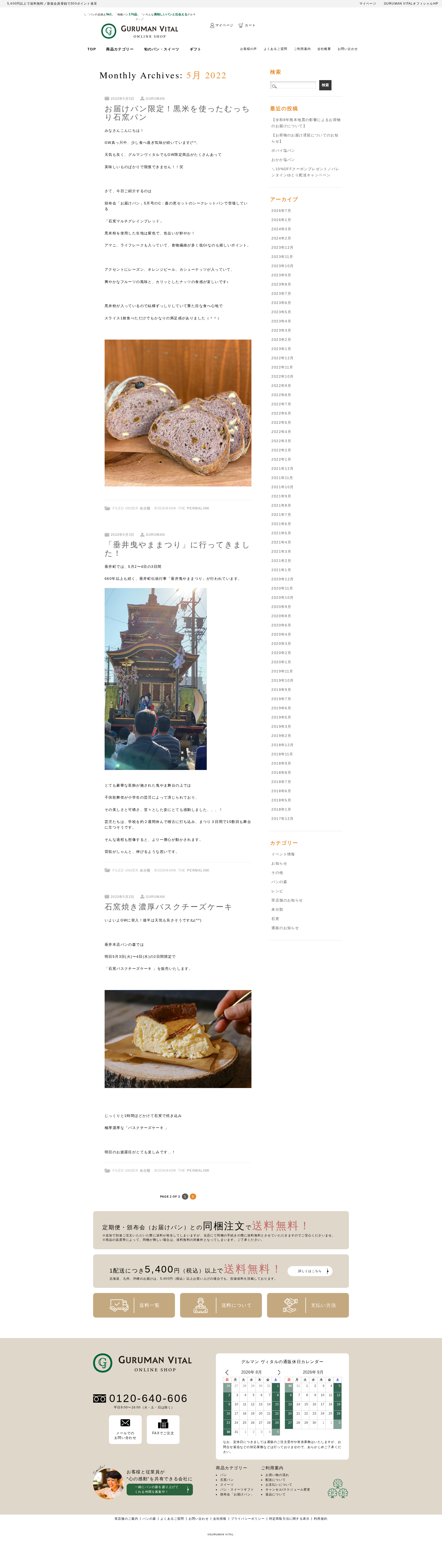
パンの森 (279, 882)
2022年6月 (281, 413)
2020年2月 (281, 653)
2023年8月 (281, 284)
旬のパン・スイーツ (162, 49)
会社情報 (220, 1518)
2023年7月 (281, 293)
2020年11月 (282, 588)
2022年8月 (281, 395)
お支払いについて (279, 1484)
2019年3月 (281, 726)
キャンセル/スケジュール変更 (288, 1489)
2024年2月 (281, 238)
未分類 (145, 508)
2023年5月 (281, 312)
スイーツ (227, 1484)
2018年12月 (282, 745)
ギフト (196, 49)
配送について (276, 1480)
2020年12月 (282, 579)
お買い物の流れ (277, 1475)
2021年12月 (282, 468)
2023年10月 (282, 266)
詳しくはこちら (310, 1271)
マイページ (367, 3)
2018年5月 (281, 800)
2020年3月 (281, 644)
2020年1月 (281, 662)
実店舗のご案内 (126, 1518)
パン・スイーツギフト (237, 1489)
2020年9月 (281, 607)
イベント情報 (283, 854)
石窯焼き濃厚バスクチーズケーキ (169, 906)
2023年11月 (282, 257)
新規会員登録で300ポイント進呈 (72, 3)
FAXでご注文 (163, 1433)
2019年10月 (282, 680)
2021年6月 (281, 524)
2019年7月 (281, 699)
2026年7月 (281, 211)
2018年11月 (282, 754)
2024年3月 (281, 229)
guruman (155, 99)
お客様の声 (248, 49)
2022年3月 (281, 441)
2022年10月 (282, 376)
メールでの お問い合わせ (125, 1435)
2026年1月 (281, 220)
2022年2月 (281, 450)
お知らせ (279, 863)
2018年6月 (281, 791)
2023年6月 (281, 303)
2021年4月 (281, 542)
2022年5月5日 (123, 99)
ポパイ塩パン (283, 150)
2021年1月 (281, 570)
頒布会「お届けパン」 (237, 1494)
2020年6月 (281, 625)
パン (223, 1475)
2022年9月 (281, 386)
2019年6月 (281, 708)
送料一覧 (149, 1305)
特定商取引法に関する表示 (289, 1518)
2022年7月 (281, 404)
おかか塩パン (283, 160)
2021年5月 (281, 533)
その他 (277, 873)
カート (250, 25)
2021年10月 (282, 487)
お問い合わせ (348, 49)
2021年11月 (282, 478)
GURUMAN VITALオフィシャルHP (411, 3)
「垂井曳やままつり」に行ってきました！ (178, 548)
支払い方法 (323, 1305)
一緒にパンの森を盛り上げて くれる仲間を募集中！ (157, 1489)
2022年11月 (282, 367)
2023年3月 (281, 330)
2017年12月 (282, 819)
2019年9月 (281, 690)
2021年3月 (281, 551)
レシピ (277, 891)
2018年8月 (281, 772)
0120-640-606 (148, 1398)
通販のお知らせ (285, 928)
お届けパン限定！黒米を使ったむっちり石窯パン (177, 112)
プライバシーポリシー (248, 1518)
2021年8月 (281, 505)
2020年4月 (281, 634)
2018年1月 (281, 809)
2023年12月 (282, 247)
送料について (237, 1305)
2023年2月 (281, 340)
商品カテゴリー (120, 49)
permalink (198, 508)
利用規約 (320, 1518)
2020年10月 (282, 597)
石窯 (275, 919)
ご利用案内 (302, 49)
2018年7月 (281, 782)
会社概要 (324, 49)
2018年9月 (281, 763)
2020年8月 (281, 616)
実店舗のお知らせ (287, 900)
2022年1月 (281, 459)
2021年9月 (281, 496)
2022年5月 (281, 422)
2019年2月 (281, 736)
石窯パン (227, 1480)
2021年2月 (281, 561)
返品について (276, 1494)
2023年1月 (281, 349)
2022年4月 (281, 432)
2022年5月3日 (123, 535)
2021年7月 (281, 515)
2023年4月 (281, 321)
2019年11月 (282, 671)
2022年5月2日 (123, 897)
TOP (91, 49)
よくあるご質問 (275, 49)
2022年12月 (282, 358)
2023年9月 (281, 275)
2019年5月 (281, 717)
